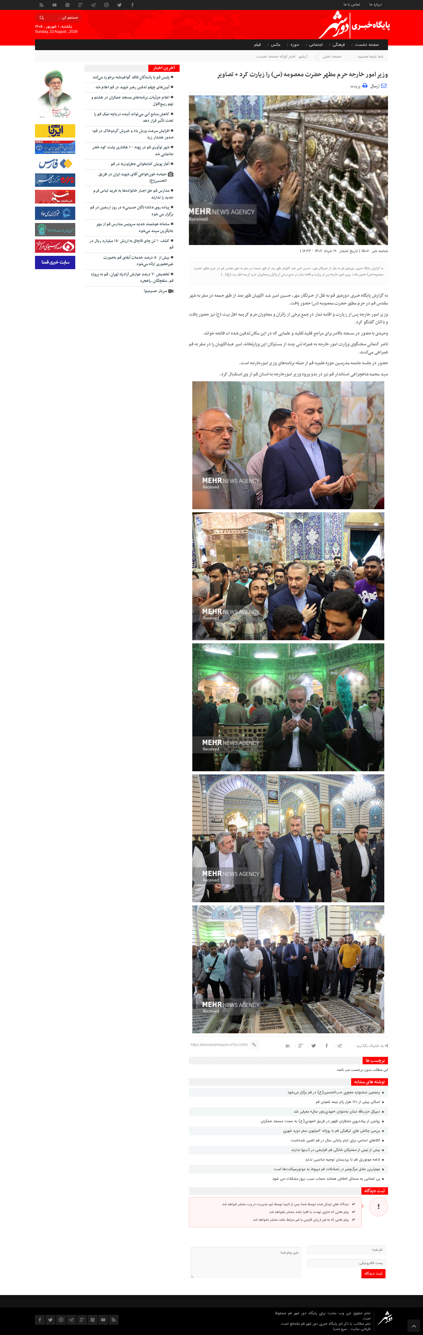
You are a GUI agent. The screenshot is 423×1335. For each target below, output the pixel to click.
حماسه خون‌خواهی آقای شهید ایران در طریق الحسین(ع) (132, 177)
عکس (276, 45)
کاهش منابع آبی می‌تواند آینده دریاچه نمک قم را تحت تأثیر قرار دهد (133, 117)
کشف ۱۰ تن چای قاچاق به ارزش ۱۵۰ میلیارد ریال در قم (131, 244)
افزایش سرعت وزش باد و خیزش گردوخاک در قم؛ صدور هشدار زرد (132, 134)
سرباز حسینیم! (155, 291)
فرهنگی (339, 45)
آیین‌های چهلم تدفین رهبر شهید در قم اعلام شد (132, 87)
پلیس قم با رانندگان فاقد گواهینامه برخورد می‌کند (131, 77)
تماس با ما (352, 4)
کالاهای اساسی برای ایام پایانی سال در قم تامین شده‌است (335, 1140)
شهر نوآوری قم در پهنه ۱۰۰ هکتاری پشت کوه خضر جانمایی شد (132, 150)
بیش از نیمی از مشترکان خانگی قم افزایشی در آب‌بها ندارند (336, 1150)
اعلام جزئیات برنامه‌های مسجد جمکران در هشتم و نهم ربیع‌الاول (132, 100)
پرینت (356, 85)
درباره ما (375, 4)
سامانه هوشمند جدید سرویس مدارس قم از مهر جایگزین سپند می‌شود (134, 227)
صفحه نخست (367, 45)
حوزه (294, 45)
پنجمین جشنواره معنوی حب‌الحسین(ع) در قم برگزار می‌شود (333, 1092)
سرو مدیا (340, 1329)
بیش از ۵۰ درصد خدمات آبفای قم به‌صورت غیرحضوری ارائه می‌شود (138, 261)
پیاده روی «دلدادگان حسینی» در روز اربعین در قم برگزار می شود (131, 210)
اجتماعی (316, 45)
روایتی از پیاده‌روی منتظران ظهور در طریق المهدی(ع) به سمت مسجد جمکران (321, 1121)
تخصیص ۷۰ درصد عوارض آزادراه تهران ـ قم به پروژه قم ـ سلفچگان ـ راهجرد (132, 277)
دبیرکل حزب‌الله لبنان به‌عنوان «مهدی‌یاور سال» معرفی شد (337, 1111)
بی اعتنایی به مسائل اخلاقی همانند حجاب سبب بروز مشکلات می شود (326, 1179)
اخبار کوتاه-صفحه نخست (275, 56)
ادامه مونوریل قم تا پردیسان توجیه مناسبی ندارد (343, 1159)
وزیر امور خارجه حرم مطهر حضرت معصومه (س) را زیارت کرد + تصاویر (302, 74)
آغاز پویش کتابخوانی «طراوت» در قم (140, 164)
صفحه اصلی (332, 56)
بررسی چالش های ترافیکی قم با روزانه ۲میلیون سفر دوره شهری (332, 1131)
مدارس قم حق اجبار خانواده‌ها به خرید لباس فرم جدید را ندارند (133, 194)
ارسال (374, 86)
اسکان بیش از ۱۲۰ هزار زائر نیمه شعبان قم (348, 1102)
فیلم (257, 45)
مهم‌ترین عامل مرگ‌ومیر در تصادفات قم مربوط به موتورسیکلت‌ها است (327, 1169)
